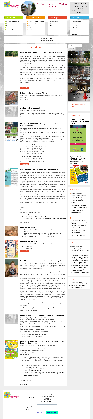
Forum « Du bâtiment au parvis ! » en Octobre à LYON (79, 121)
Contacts (74, 34)
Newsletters (75, 26)
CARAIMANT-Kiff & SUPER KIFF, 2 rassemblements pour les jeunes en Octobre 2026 (42, 342)
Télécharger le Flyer (25, 380)
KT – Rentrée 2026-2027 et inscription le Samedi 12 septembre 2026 (39, 125)
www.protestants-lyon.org (78, 285)
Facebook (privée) (30, 406)
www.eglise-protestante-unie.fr (79, 284)
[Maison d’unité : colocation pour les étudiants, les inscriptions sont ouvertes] (79, 174)
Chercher (71, 48)
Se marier (8, 24)
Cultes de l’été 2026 (27, 227)
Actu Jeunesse (77, 62)
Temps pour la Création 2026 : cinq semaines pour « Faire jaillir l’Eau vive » (79, 227)
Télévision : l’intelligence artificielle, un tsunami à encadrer (77, 200)
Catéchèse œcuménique (34, 28)
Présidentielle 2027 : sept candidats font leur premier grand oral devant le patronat (79, 205)
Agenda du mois (76, 21)
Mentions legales (30, 397)
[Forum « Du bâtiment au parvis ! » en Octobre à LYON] (78, 138)
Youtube (28, 409)
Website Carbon (52, 412)
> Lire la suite (24, 88)
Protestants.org (75, 218)
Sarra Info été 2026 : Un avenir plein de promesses (39, 169)
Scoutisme (31, 30)
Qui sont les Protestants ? (13, 21)
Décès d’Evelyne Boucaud (30, 108)
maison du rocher (42, 357)
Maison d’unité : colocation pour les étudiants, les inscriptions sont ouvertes (77, 159)
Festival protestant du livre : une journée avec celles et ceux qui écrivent (80, 221)
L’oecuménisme (54, 21)
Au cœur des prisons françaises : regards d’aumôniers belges (80, 234)
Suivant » (28, 385)
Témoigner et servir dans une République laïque (79, 231)
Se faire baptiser (10, 26)
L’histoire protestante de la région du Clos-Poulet (78, 196)
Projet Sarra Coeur (80, 88)
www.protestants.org (76, 282)
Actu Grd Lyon (78, 70)
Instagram (28, 408)
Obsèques (9, 28)
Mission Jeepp (32, 26)
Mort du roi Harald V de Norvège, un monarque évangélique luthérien (77, 210)
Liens (73, 32)
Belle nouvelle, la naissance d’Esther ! (34, 93)
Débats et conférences (56, 24)
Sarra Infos (75, 24)
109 (25, 385)
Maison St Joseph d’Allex (44, 360)
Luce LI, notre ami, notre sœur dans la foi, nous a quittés (41, 261)
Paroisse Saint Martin (76, 287)
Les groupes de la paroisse (35, 24)
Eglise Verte (53, 26)
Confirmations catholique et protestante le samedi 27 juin (42, 315)
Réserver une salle (77, 30)
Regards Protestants (76, 193)
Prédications (75, 28)
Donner (30, 32)
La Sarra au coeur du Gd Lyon (36, 21)
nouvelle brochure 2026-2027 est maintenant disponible (37, 132)
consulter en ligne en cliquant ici (33, 215)
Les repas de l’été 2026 (28, 241)
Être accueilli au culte (11, 30)
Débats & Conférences (77, 80)
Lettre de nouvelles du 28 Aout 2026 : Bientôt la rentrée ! (41, 52)
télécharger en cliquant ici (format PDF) (35, 216)
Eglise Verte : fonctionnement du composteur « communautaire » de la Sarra (80, 255)
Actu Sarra (76, 54)
